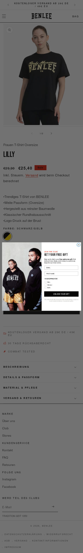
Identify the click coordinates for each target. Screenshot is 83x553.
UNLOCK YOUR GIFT (61, 294)
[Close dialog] (78, 244)
